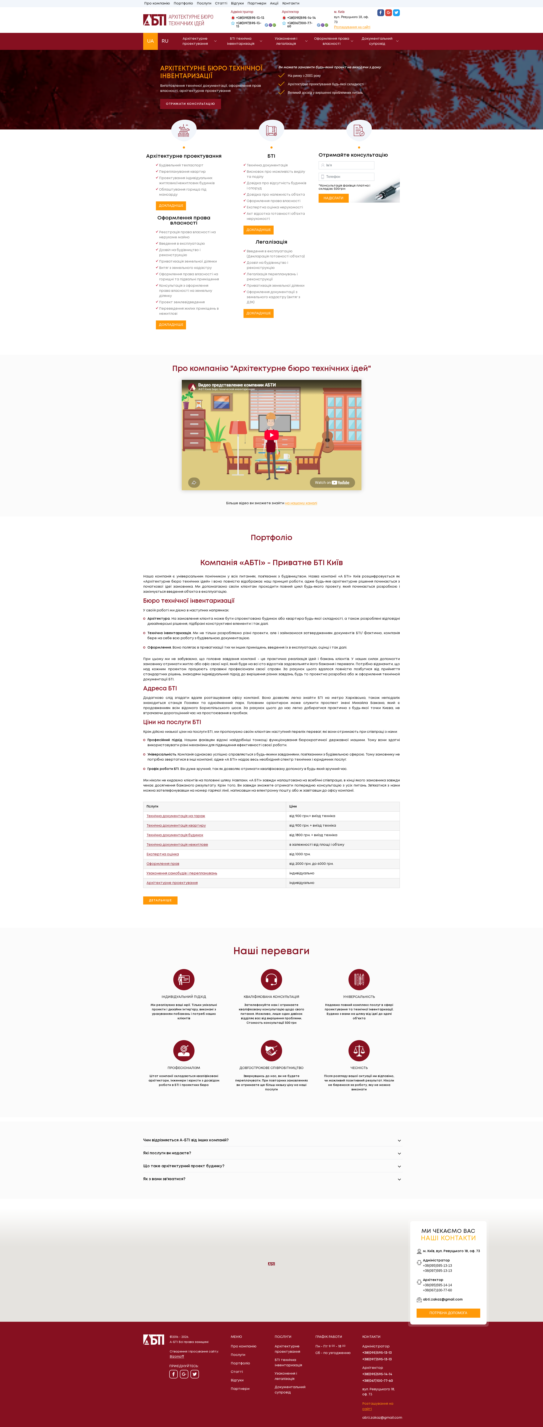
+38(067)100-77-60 (299, 25)
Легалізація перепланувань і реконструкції (272, 277)
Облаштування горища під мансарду (182, 192)
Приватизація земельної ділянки (188, 261)
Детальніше (160, 900)
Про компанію (157, 3)
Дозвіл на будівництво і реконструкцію (179, 253)
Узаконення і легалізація (286, 41)
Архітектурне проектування (195, 41)
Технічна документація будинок (175, 835)
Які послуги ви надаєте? (167, 1153)
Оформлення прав (163, 863)
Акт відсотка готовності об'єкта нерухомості (276, 216)
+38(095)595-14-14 (301, 18)
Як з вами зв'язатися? (164, 1179)
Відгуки (237, 3)
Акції (274, 3)
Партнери (257, 3)
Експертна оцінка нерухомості (275, 207)
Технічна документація (267, 165)
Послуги (204, 3)
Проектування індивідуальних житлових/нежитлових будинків (187, 181)
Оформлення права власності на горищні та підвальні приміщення (189, 277)
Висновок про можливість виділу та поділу (276, 174)
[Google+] (388, 12)
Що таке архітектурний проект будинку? (183, 1166)
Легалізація (271, 242)
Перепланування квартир (182, 171)
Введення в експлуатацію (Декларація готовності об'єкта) (276, 254)
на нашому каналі (301, 503)
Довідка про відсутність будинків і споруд (276, 186)
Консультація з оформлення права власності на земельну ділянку (185, 291)
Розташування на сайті (352, 27)
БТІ (271, 156)
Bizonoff (177, 1356)
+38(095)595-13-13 (250, 18)
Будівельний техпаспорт (181, 165)
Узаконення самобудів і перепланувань (182, 873)
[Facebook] (380, 12)
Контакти (290, 3)
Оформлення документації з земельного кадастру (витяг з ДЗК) (273, 297)
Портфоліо (183, 3)
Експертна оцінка (163, 854)
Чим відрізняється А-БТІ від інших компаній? (186, 1140)
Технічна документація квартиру (176, 825)
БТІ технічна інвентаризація (240, 41)
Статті (221, 3)
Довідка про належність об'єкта (276, 194)
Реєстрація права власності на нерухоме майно (187, 235)
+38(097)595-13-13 (248, 25)
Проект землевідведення (182, 302)
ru (165, 41)
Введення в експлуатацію (182, 243)
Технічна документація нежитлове (177, 844)
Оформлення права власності (331, 41)
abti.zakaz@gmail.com (443, 1299)
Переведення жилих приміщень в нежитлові (189, 311)
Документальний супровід (377, 41)
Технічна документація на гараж (176, 816)
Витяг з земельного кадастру (185, 268)
